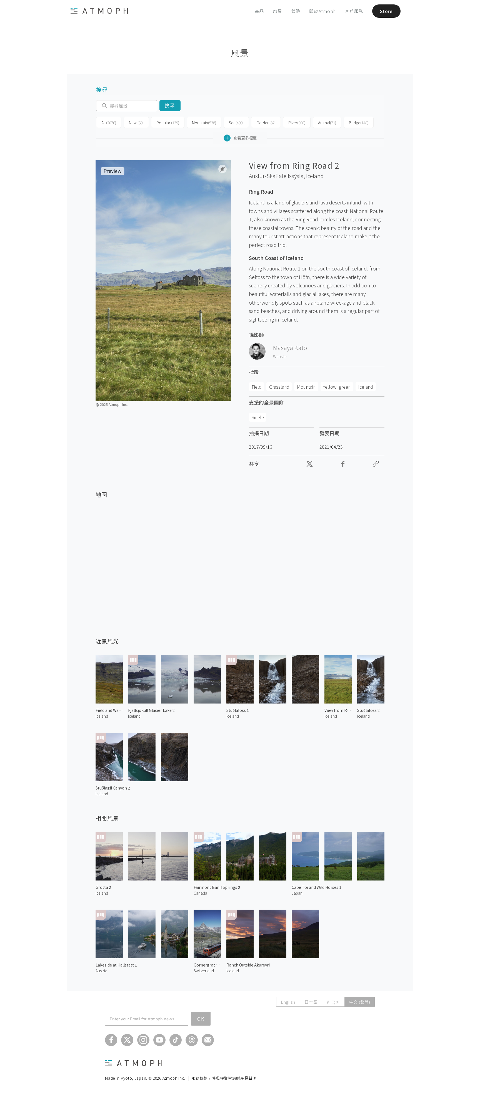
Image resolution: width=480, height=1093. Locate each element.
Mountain (204, 122)
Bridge (358, 122)
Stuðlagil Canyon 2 (113, 788)
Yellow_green (337, 386)
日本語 (311, 1002)
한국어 (333, 1002)
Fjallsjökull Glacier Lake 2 (151, 710)
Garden (266, 122)
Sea (236, 122)
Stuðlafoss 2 (368, 710)
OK (200, 1018)
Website (280, 356)
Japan (297, 893)
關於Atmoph (322, 11)
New (136, 122)
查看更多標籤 (245, 138)
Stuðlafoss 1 (237, 710)
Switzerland (204, 970)
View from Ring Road (338, 710)
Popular (167, 122)
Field (257, 386)
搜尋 (170, 105)
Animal (327, 122)
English (288, 1002)
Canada (200, 893)
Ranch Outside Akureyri (248, 965)
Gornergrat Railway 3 (207, 965)
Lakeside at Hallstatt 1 (116, 965)
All (108, 122)
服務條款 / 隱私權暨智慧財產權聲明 (224, 1078)
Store (386, 11)
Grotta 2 (103, 887)
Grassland (279, 386)
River (296, 122)
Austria (101, 970)
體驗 (296, 11)
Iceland (315, 176)
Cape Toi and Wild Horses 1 (316, 887)
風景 (277, 11)
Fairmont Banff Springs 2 (217, 887)
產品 (259, 11)
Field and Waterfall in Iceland (109, 710)
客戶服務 (354, 11)
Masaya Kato (290, 347)
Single (258, 417)
